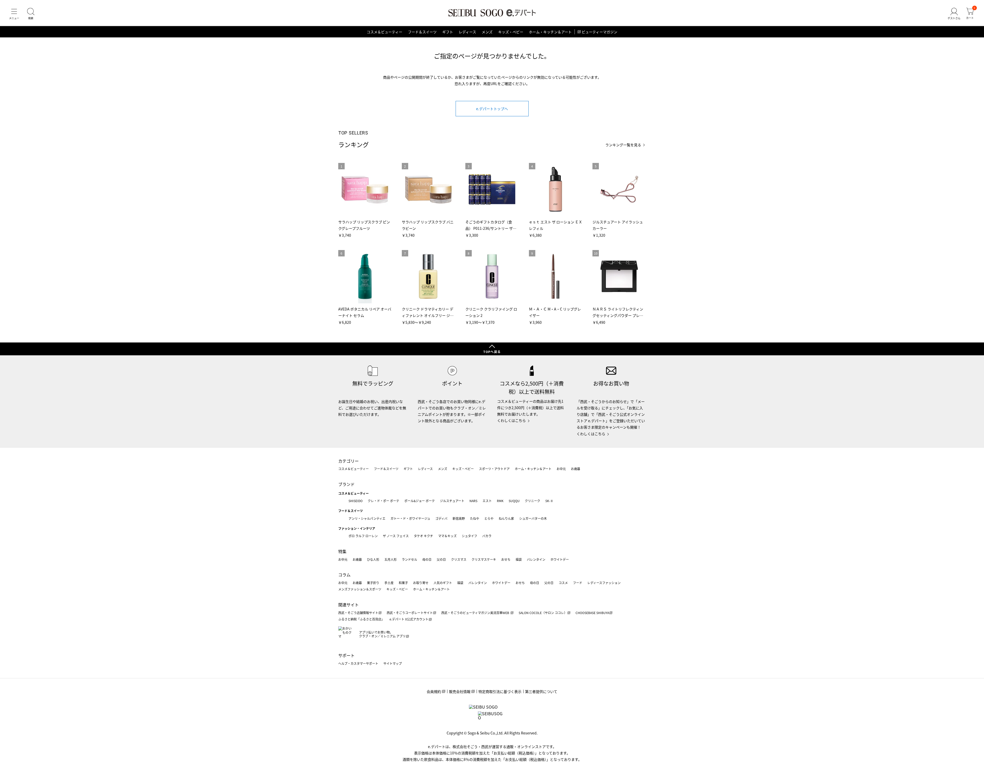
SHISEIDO (355, 501)
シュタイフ (469, 536)
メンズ (487, 31)
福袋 (519, 559)
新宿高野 (459, 518)
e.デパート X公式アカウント (408, 619)
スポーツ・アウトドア (494, 468)
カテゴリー (348, 461)
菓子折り (373, 582)
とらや (489, 518)
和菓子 (403, 582)
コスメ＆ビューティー (384, 31)
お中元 (561, 468)
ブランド (346, 484)
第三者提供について (541, 691)
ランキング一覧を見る (623, 144)
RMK (500, 501)
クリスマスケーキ (483, 559)
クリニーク (532, 501)
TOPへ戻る (492, 351)
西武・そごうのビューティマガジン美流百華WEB (475, 612)
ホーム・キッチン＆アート (550, 31)
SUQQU (514, 501)
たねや (474, 518)
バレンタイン (536, 559)
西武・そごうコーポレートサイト (410, 612)
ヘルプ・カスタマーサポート (358, 663)
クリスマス (458, 559)
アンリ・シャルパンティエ (366, 518)
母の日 (427, 559)
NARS (473, 501)
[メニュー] (14, 14)
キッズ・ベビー (510, 31)
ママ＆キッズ (447, 536)
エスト (487, 501)
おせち (505, 559)
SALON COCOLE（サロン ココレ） (543, 612)
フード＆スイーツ (422, 31)
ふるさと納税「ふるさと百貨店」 (361, 619)
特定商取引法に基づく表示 (499, 691)
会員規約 (434, 691)
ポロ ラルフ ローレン (363, 536)
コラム (344, 575)
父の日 (441, 559)
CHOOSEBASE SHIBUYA (592, 612)
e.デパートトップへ (492, 108)
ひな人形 (373, 559)
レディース (467, 31)
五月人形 (390, 559)
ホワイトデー (559, 559)
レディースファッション (604, 582)
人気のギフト (443, 582)
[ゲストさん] (954, 14)
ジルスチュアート (452, 501)
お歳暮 (575, 468)
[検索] (30, 14)
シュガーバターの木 (533, 518)
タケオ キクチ (423, 536)
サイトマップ (392, 663)
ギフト (447, 31)
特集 (342, 551)
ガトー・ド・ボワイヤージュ (410, 518)
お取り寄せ (420, 582)
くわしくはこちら (511, 420)
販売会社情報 (459, 691)
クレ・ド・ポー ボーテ (383, 501)
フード (577, 582)
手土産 (389, 582)
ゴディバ (441, 518)
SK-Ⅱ (549, 501)
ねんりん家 (506, 518)
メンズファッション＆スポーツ (359, 589)
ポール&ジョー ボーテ (419, 501)
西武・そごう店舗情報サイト (358, 612)
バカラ (486, 536)
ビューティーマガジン (599, 31)
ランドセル (409, 559)
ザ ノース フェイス (396, 536)
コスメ (563, 582)
